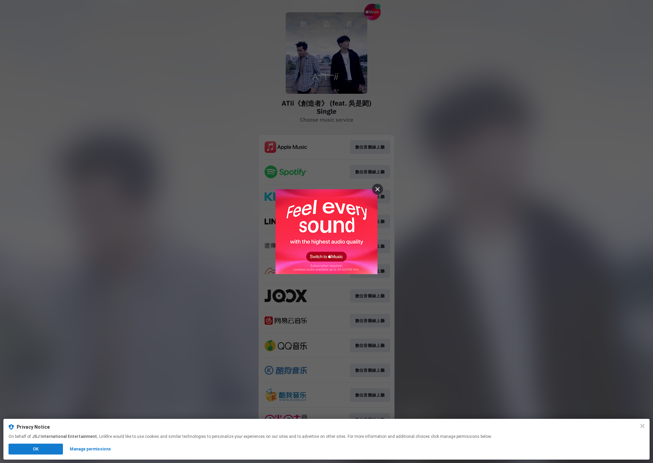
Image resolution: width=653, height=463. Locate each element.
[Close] (642, 426)
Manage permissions (90, 449)
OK (35, 449)
